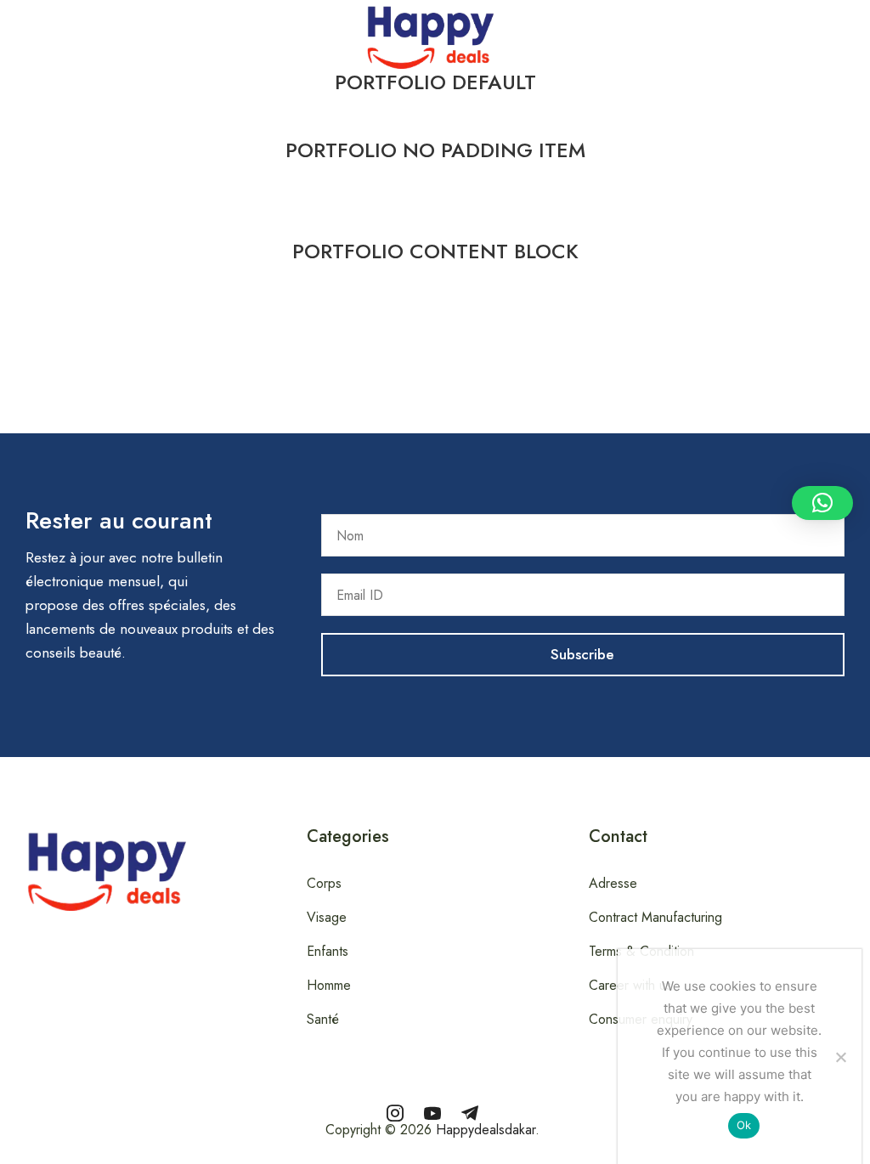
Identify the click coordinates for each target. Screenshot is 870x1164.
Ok (744, 1125)
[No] (840, 1056)
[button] (9, 33)
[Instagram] (395, 1113)
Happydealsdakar (485, 1129)
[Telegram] (469, 1113)
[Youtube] (432, 1113)
